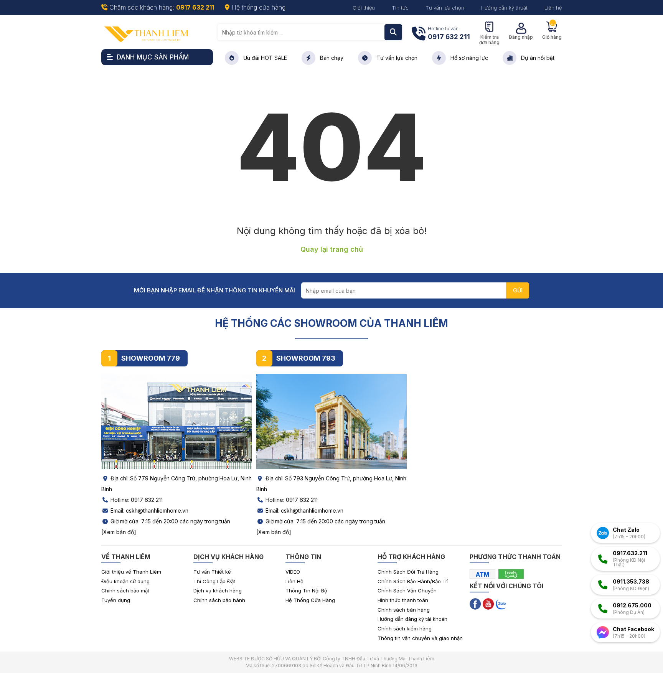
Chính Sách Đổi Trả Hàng (408, 572)
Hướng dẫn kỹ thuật (504, 8)
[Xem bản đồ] (118, 532)
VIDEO (292, 572)
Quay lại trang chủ (331, 249)
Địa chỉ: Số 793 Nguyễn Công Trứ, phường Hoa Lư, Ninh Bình (331, 483)
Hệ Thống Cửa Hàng (310, 600)
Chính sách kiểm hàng (405, 628)
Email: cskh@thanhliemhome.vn (148, 510)
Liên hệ (553, 8)
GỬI (518, 290)
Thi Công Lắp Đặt (214, 581)
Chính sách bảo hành (219, 600)
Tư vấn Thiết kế (212, 572)
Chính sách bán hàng (404, 610)
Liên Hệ (294, 581)
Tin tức (400, 8)
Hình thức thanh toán (403, 600)
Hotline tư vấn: (449, 33)
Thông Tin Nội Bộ (306, 590)
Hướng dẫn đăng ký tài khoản (412, 619)
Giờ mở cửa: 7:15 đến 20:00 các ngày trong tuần (169, 521)
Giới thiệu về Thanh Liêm (131, 572)
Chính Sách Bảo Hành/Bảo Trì (413, 581)
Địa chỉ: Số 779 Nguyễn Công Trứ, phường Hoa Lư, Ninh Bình (176, 483)
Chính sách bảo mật (125, 590)
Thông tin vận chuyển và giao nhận (420, 638)
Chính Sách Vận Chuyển (407, 590)
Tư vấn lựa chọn (445, 8)
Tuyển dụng (115, 600)
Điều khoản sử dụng (125, 581)
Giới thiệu (364, 8)
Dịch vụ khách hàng (217, 590)
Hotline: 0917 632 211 (136, 500)
